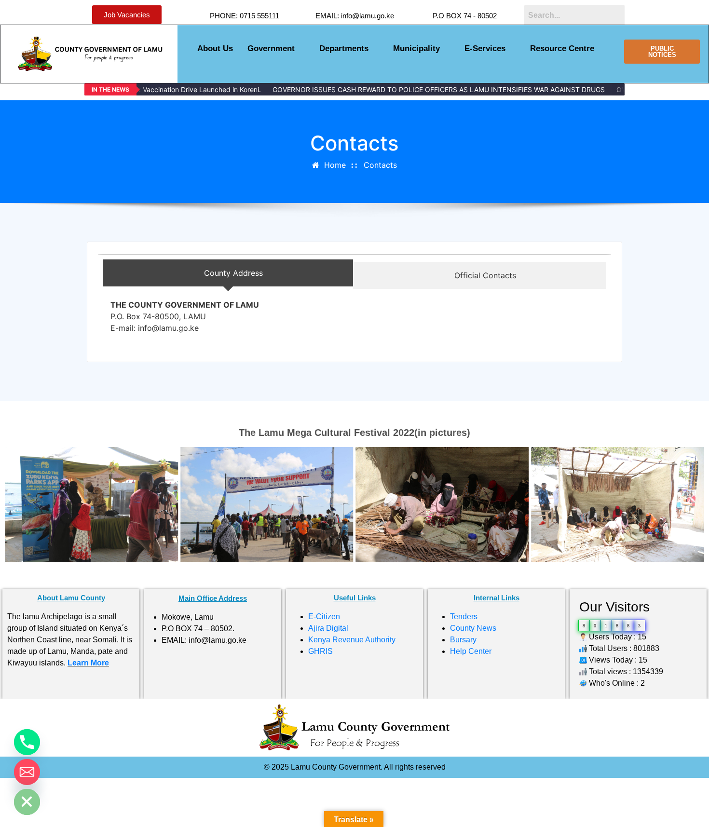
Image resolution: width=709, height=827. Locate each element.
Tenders (463, 616)
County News (473, 628)
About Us (215, 48)
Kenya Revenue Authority (351, 640)
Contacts (380, 165)
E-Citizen (324, 616)
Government (271, 48)
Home (335, 165)
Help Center (470, 651)
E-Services (484, 48)
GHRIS (320, 651)
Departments (343, 48)
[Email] (27, 772)
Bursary (463, 640)
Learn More (88, 663)
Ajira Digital (328, 628)
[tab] (228, 272)
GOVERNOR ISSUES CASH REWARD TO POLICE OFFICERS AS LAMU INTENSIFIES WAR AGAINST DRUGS (438, 89)
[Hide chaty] (27, 802)
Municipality (416, 48)
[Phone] (27, 742)
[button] (276, 48)
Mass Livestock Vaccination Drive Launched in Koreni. (176, 89)
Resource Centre (562, 48)
